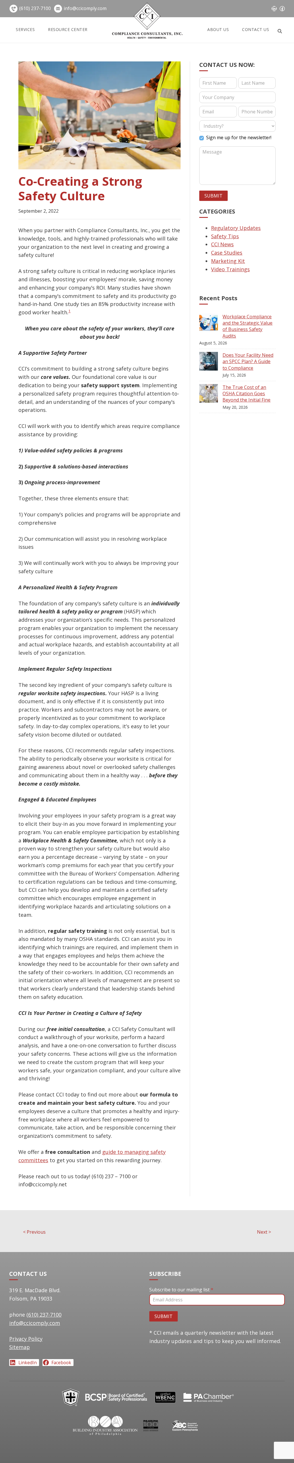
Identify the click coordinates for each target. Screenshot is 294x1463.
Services (25, 29)
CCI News (222, 244)
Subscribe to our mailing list (181, 1289)
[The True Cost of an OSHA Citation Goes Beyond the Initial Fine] (211, 394)
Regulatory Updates (236, 227)
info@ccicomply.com (85, 8)
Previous (34, 1232)
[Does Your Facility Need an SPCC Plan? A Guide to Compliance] (211, 362)
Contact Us (255, 29)
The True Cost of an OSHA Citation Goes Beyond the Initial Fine (246, 393)
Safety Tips (225, 236)
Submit (213, 196)
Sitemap (19, 1347)
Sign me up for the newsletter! (238, 138)
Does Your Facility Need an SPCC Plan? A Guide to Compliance (248, 361)
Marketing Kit (228, 260)
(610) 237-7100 (35, 8)
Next (264, 1232)
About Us (218, 29)
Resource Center (68, 29)
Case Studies (226, 252)
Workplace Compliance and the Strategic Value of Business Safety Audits (247, 326)
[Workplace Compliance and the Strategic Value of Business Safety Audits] (211, 323)
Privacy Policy (25, 1338)
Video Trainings (230, 269)
